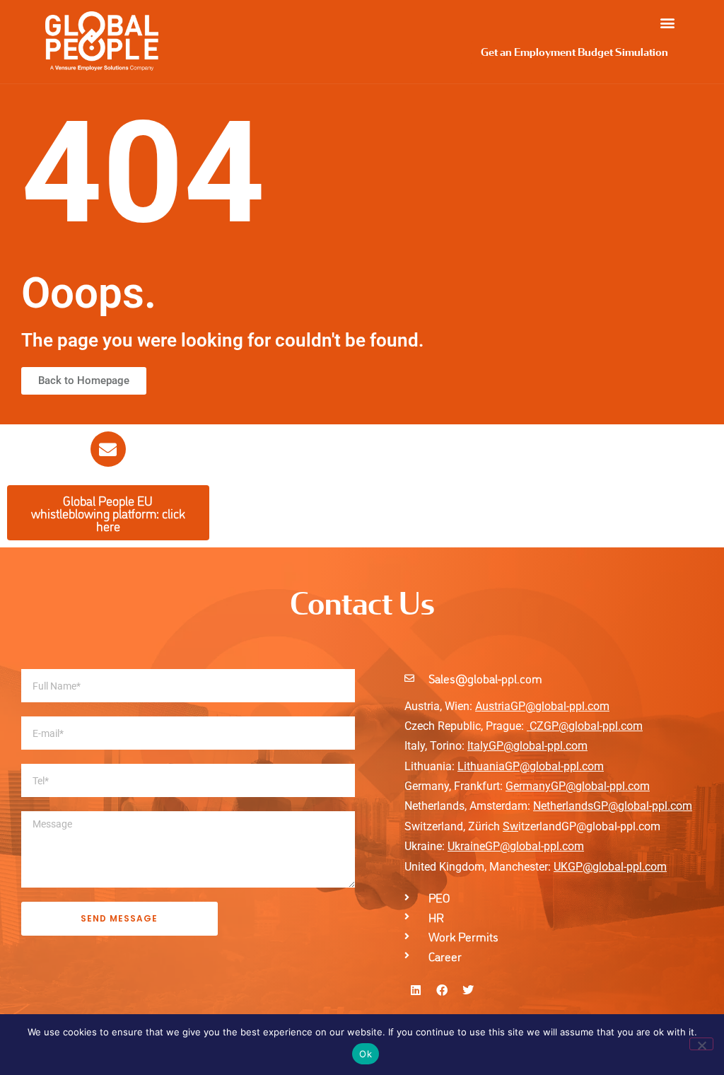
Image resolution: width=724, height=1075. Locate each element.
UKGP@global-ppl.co (605, 866)
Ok (365, 1053)
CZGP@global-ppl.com (586, 726)
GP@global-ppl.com (534, 846)
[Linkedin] (415, 990)
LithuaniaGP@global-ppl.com (530, 766)
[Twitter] (468, 990)
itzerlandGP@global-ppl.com (581, 826)
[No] (701, 1044)
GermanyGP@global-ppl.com (578, 786)
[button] (667, 22)
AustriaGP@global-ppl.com (542, 706)
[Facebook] (442, 990)
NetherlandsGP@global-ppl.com (612, 806)
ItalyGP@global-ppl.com (527, 745)
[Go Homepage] (102, 41)
